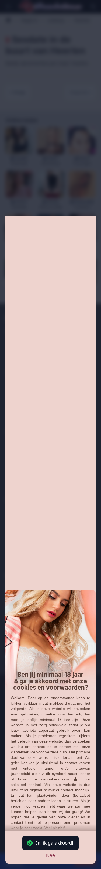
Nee (50, 855)
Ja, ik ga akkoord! (54, 843)
